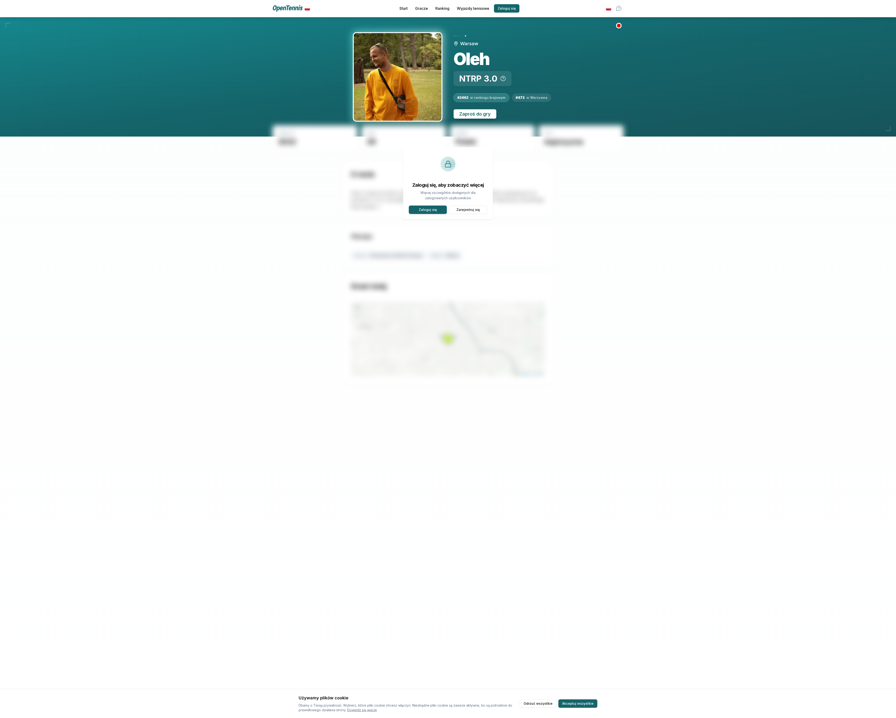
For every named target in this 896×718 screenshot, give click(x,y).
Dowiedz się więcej (362, 710)
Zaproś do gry (475, 114)
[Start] (291, 8)
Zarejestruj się (468, 210)
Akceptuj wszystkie (578, 703)
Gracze (421, 8)
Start (403, 8)
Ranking (442, 8)
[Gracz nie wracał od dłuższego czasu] (619, 25)
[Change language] (608, 8)
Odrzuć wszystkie (538, 703)
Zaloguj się (507, 8)
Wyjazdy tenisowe (473, 8)
